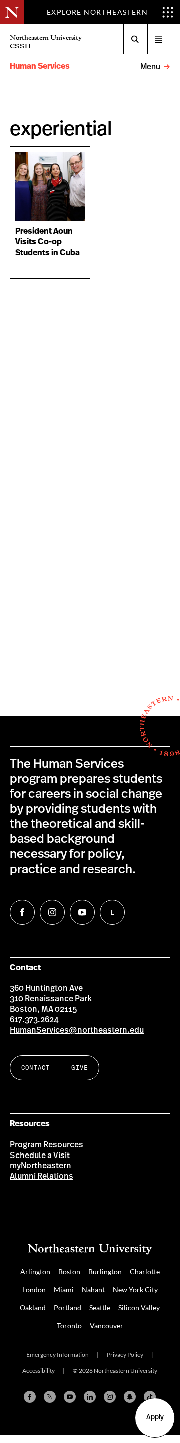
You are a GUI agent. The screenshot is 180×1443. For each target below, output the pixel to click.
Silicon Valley (139, 1307)
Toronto (69, 1325)
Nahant (93, 1289)
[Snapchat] (130, 1397)
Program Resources (47, 1145)
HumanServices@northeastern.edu (77, 1030)
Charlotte (145, 1271)
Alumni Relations (42, 1176)
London (34, 1289)
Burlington (105, 1271)
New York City (135, 1289)
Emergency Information (57, 1354)
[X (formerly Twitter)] (50, 1397)
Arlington (35, 1271)
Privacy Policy (125, 1354)
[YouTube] (70, 1397)
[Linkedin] (90, 1397)
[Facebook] (30, 1397)
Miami (64, 1289)
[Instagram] (110, 1397)
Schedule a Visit (40, 1155)
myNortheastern (41, 1166)
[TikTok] (150, 1397)
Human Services (40, 66)
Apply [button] (155, 1417)
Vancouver (107, 1325)
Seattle (100, 1307)
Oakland (33, 1307)
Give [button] (80, 1067)
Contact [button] (36, 1067)
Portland (68, 1307)
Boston (69, 1271)
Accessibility (38, 1370)
